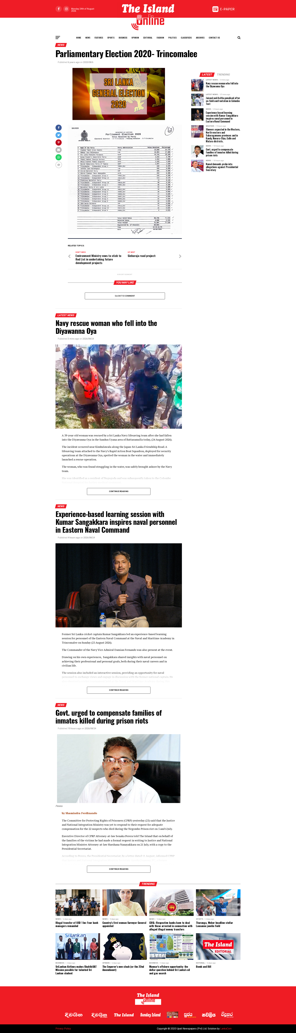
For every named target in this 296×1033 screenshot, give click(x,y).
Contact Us (214, 37)
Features (99, 37)
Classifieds (186, 37)
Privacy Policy (63, 1028)
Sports (110, 37)
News (87, 37)
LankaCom (226, 1028)
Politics (172, 37)
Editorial (147, 37)
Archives (200, 37)
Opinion (135, 37)
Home (78, 37)
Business (123, 37)
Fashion (160, 37)
